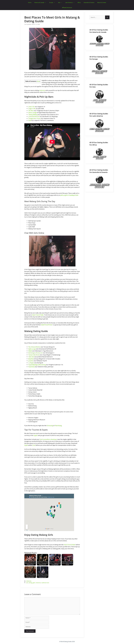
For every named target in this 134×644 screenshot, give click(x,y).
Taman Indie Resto (34, 355)
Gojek (26, 445)
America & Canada (39, 2)
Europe (51, 2)
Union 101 (31, 106)
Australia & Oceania (89, 2)
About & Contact (101, 2)
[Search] (107, 17)
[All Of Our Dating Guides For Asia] (99, 96)
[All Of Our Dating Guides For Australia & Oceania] (99, 182)
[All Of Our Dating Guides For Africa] (99, 153)
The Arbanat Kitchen (34, 347)
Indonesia (42, 90)
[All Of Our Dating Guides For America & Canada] (99, 41)
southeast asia (45, 582)
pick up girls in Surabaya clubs (69, 195)
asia (27, 582)
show (38, 81)
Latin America (69, 2)
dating (30, 582)
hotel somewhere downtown (48, 439)
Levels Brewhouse (33, 116)
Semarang (50, 425)
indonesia (38, 582)
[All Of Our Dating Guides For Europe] (99, 68)
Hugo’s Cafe (32, 108)
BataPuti (30, 359)
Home (29, 2)
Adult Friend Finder (38, 315)
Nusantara (31, 367)
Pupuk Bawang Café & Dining (37, 365)
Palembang (58, 425)
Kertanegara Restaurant (35, 353)
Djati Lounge (32, 349)
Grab (33, 445)
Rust (29, 120)
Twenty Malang (32, 114)
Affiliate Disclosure (67, 7)
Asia (59, 2)
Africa (79, 2)
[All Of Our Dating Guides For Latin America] (99, 125)
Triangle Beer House (34, 118)
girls (34, 582)
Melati (30, 351)
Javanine (30, 361)
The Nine (31, 110)
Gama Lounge (32, 112)
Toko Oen (31, 357)
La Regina (31, 363)
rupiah (35, 435)
